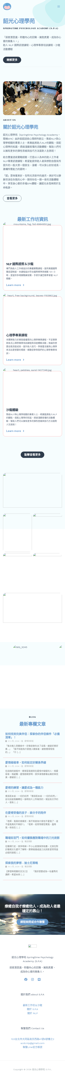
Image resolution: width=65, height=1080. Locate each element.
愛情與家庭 (29, 741)
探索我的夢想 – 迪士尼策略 (21, 863)
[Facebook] (25, 979)
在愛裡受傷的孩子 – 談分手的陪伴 (25, 813)
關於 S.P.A (32, 1009)
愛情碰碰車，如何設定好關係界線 (25, 762)
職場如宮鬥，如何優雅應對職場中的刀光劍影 (32, 838)
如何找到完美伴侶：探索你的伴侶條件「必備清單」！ (32, 735)
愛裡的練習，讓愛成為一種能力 (24, 788)
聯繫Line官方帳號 (32, 1047)
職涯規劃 (28, 841)
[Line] (39, 979)
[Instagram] (32, 979)
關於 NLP (32, 1013)
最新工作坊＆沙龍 (32, 1005)
